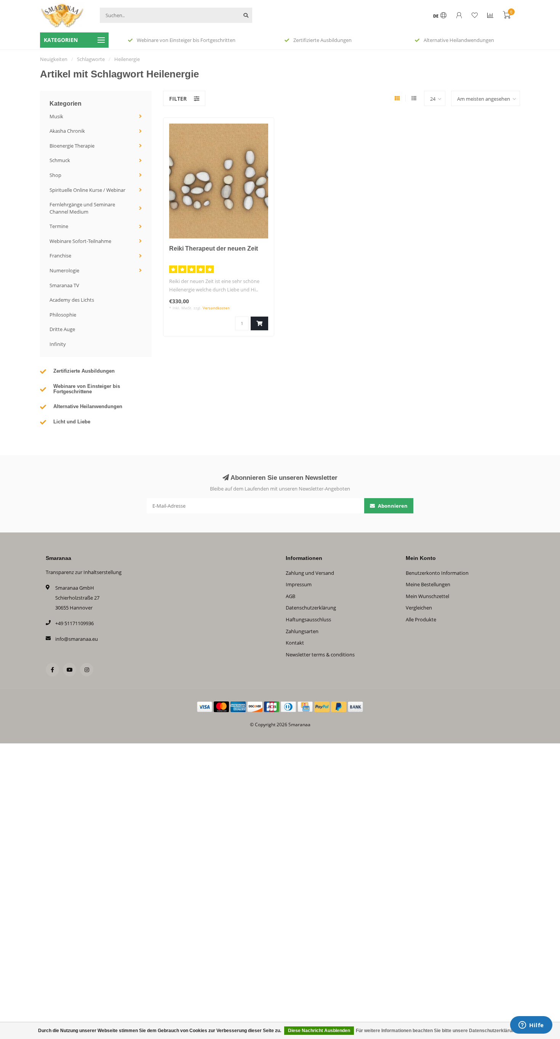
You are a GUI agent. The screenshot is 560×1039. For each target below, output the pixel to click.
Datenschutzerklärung (311, 607)
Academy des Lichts (72, 299)
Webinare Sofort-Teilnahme (80, 241)
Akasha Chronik (67, 130)
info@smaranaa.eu (76, 638)
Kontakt (295, 642)
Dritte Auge (62, 329)
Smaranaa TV (64, 285)
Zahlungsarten (302, 631)
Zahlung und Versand (310, 572)
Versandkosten (216, 307)
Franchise (60, 255)
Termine (59, 226)
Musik (56, 116)
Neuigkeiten (53, 59)
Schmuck (60, 160)
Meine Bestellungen (428, 584)
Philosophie (63, 314)
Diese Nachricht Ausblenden (319, 1030)
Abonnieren (392, 505)
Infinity (58, 344)
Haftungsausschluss (308, 619)
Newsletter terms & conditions (320, 654)
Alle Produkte (421, 619)
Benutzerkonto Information (437, 572)
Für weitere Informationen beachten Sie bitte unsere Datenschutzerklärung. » (439, 1030)
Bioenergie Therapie (72, 145)
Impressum (299, 584)
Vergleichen (419, 607)
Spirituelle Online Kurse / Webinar (87, 190)
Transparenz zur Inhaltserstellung (84, 572)
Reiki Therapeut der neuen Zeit (213, 248)
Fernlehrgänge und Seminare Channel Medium (82, 208)
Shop (55, 175)
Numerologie (64, 270)
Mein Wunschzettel (427, 596)
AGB (290, 596)
